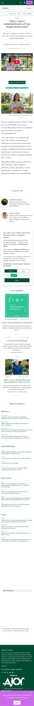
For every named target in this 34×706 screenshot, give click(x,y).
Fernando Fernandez (17, 352)
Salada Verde (4, 415)
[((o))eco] (5, 8)
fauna (3, 514)
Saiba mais (4, 666)
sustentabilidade (24, 88)
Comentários (16, 191)
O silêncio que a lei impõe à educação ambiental (16, 458)
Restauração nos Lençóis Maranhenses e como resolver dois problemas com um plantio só (15, 540)
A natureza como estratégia (9, 463)
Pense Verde (16, 88)
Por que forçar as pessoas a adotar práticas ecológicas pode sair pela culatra (14, 468)
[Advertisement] (17, 570)
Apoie (29, 2)
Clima (19, 13)
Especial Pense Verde (17, 82)
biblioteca (9, 88)
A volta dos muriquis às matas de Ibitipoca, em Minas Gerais (15, 533)
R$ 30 (14, 275)
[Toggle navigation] (24, 2)
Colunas (7, 337)
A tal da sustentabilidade (17, 340)
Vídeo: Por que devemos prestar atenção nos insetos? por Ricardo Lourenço (14, 492)
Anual (23, 271)
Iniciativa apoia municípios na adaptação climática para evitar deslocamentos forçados (15, 417)
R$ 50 (20, 275)
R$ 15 (7, 275)
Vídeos (17, 18)
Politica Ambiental (27, 13)
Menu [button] (29, 8)
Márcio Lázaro (24, 44)
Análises (3, 461)
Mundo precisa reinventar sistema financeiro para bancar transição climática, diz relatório (17, 430)
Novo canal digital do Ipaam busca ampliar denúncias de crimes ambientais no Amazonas (15, 437)
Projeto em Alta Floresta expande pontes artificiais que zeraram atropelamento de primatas (16, 521)
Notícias (3, 518)
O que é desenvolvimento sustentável (17, 322)
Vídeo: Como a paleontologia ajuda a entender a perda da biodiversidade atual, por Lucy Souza (15, 499)
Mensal (11, 271)
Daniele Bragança (11, 44)
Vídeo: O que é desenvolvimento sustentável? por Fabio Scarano (17, 381)
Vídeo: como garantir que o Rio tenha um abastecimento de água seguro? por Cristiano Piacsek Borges (15, 485)
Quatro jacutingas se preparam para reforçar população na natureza (15, 527)
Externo (3, 466)
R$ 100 (26, 275)
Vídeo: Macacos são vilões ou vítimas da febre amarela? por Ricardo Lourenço (15, 505)
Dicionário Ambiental (11, 319)
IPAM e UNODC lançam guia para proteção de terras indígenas (15, 424)
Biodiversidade (12, 13)
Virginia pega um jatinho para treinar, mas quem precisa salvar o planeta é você (16, 452)
